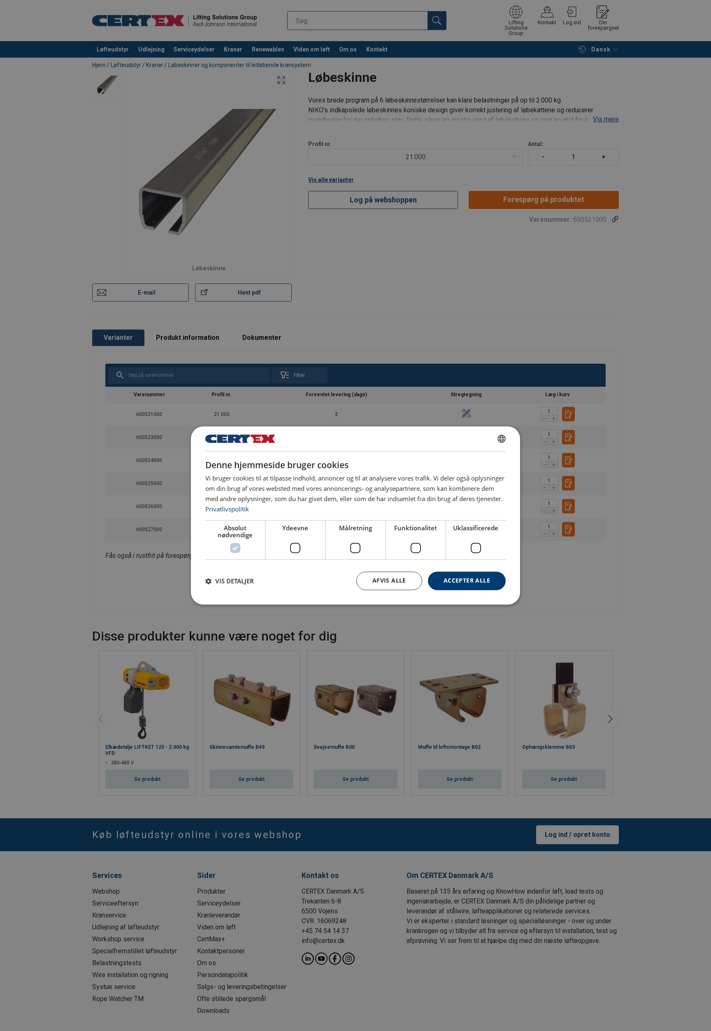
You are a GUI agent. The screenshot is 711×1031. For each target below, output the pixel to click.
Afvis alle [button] (389, 581)
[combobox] (501, 438)
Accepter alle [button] (467, 581)
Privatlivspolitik (227, 509)
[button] (229, 580)
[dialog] (355, 515)
